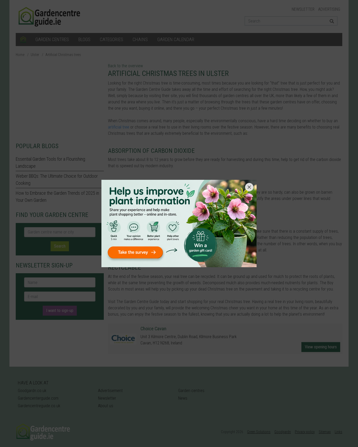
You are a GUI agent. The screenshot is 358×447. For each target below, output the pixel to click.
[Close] (249, 187)
